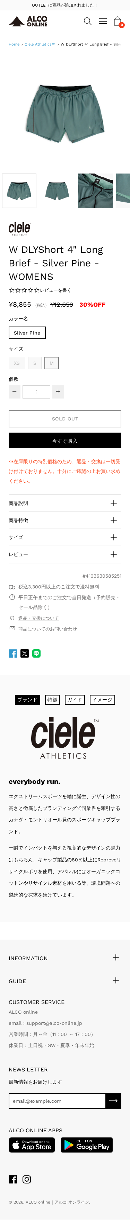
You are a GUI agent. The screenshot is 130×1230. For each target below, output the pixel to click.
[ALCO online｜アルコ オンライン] (31, 21)
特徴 (52, 699)
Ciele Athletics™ (40, 44)
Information (28, 958)
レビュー (18, 554)
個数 (13, 379)
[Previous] (26, 114)
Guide (17, 981)
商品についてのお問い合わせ (47, 629)
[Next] (104, 114)
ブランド (27, 699)
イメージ (102, 699)
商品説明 (18, 503)
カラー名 (18, 318)
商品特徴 (18, 520)
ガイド (75, 699)
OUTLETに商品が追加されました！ (65, 5)
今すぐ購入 (65, 441)
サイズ (16, 349)
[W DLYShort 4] (19, 191)
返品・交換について (38, 618)
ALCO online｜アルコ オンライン (57, 1202)
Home (14, 44)
